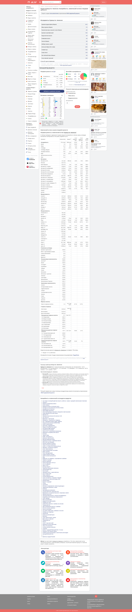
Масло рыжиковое (47, 499)
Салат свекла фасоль (48, 449)
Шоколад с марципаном (49, 425)
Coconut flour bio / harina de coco (51, 491)
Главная (42, 6)
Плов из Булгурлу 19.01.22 (49, 462)
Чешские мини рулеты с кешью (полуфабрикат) (54, 495)
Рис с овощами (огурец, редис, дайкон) (52, 421)
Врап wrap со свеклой (48, 519)
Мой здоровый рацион (73, 13)
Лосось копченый (47, 509)
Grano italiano (46, 405)
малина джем (46, 480)
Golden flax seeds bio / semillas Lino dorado (53, 503)
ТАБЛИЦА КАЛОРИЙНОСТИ (52, 598)
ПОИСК (48, 596)
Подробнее (76, 355)
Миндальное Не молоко (49, 409)
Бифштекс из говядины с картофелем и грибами (54, 458)
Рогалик (45, 433)
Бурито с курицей (47, 481)
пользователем (54, 13)
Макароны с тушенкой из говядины (51, 420)
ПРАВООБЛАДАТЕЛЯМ (71, 596)
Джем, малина (46, 451)
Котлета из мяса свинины (49, 508)
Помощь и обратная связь (31, 155)
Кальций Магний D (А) (48, 534)
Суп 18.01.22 (46, 417)
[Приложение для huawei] (32, 166)
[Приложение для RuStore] (32, 159)
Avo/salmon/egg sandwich (49, 428)
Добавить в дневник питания (52, 91)
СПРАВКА (69, 598)
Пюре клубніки (46, 475)
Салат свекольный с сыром (49, 517)
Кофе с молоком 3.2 (47, 436)
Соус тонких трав (47, 473)
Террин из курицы (47, 460)
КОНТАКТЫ (76, 602)
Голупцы (45, 528)
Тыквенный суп (46, 505)
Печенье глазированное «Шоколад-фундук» (53, 486)
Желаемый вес (69, 100)
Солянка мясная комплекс (49, 527)
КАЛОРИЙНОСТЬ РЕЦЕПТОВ (52, 601)
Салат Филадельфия (48, 453)
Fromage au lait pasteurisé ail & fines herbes (53, 407)
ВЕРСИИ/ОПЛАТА (70, 600)
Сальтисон (45, 484)
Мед (44, 457)
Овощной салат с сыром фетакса (51, 472)
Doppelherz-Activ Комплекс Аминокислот (53, 497)
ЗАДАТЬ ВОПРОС (70, 602)
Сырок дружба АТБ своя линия (50, 413)
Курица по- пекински (78, 6)
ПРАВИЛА (74, 605)
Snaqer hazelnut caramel (48, 454)
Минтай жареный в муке (49, 439)
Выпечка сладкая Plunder (49, 536)
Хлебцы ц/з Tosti (47, 502)
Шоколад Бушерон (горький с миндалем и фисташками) (56, 412)
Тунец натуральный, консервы (50, 450)
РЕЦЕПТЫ (29, 598)
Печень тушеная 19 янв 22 (49, 443)
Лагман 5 (45, 402)
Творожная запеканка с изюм (50, 487)
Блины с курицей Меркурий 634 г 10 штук (53, 530)
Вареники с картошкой (48, 418)
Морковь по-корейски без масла (51, 432)
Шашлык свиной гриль (48, 438)
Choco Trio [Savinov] (47, 525)
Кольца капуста (46, 466)
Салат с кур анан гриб (48, 523)
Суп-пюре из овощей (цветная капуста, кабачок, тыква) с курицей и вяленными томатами (65, 401)
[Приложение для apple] (32, 163)
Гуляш (44, 483)
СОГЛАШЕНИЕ (70, 605)
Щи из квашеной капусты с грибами (51, 506)
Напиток (45, 488)
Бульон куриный (47, 461)
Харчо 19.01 (45, 465)
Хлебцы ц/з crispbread (48, 512)
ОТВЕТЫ (48, 603)
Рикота (44, 521)
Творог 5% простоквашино (49, 444)
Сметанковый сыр (47, 469)
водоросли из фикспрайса (49, 501)
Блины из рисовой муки (48, 514)
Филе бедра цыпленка (48, 410)
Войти (103, 2)
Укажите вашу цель (70, 91)
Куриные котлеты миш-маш (49, 524)
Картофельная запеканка (49, 490)
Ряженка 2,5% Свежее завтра (50, 531)
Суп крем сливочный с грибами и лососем (53, 510)
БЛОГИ (28, 601)
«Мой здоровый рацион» (48, 393)
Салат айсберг (46, 498)
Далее (77, 106)
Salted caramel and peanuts (49, 455)
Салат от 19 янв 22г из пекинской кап (52, 446)
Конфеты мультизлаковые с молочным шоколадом (55, 532)
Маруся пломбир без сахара (50, 427)
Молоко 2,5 (45, 414)
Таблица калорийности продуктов (51, 6)
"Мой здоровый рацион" (66, 65)
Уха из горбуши (46, 464)
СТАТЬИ (28, 603)
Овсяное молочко (47, 494)
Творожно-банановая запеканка (50, 468)
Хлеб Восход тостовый (48, 429)
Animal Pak (45, 513)
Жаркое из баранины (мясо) (49, 403)
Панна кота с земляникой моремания (52, 431)
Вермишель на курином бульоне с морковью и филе (56, 492)
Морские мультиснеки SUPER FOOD (51, 422)
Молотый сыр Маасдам (48, 442)
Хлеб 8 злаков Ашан (47, 424)
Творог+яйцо (46, 435)
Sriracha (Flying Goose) (48, 476)
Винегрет (45, 516)
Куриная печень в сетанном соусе (51, 406)
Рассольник (45, 471)
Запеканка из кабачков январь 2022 (51, 479)
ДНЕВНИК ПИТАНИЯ (31, 596)
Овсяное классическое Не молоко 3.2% (52, 416)
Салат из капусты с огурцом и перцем (52, 477)
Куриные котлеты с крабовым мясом (52, 440)
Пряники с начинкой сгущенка (50, 447)
